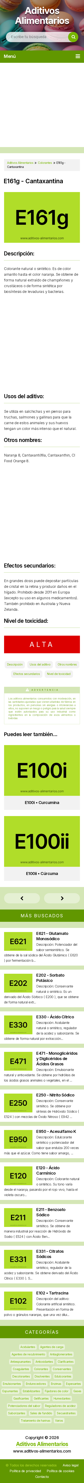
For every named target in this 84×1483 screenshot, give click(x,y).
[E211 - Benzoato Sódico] (18, 1225)
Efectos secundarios (26, 674)
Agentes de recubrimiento (28, 1354)
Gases (77, 1391)
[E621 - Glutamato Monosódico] (18, 949)
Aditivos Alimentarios (42, 15)
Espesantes (73, 1383)
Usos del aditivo (40, 664)
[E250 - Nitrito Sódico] (18, 1111)
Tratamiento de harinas (35, 1420)
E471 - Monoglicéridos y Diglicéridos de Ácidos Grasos (57, 1058)
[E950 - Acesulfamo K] (18, 1147)
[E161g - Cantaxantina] (42, 241)
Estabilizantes (31, 1391)
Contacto (42, 1477)
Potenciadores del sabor (24, 1406)
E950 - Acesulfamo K (56, 1131)
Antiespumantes (20, 1361)
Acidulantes (27, 1347)
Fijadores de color (57, 1391)
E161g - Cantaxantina (33, 181)
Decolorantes (21, 1376)
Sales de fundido (41, 1413)
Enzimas (56, 1383)
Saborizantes (16, 1413)
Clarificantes (65, 1361)
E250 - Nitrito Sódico (55, 1095)
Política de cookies (60, 1471)
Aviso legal (70, 1465)
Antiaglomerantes (61, 1354)
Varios (59, 1420)
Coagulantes (21, 1369)
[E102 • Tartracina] (18, 1309)
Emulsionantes (12, 1383)
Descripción (15, 664)
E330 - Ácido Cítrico (55, 1016)
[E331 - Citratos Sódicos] (18, 1267)
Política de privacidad (25, 1471)
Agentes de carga (51, 1347)
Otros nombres (67, 664)
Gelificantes (41, 1398)
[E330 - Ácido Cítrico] (18, 1033)
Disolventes (42, 1376)
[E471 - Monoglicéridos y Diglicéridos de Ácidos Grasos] (18, 1069)
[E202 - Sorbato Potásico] (18, 991)
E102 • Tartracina (52, 1293)
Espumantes (10, 1391)
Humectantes (62, 1398)
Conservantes (62, 1369)
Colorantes (41, 1369)
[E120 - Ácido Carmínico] (18, 1184)
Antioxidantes (44, 1361)
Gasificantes (21, 1398)
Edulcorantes (63, 1376)
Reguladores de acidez (60, 1406)
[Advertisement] (42, 105)
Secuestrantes (66, 1413)
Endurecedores (36, 1383)
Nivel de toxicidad (59, 674)
